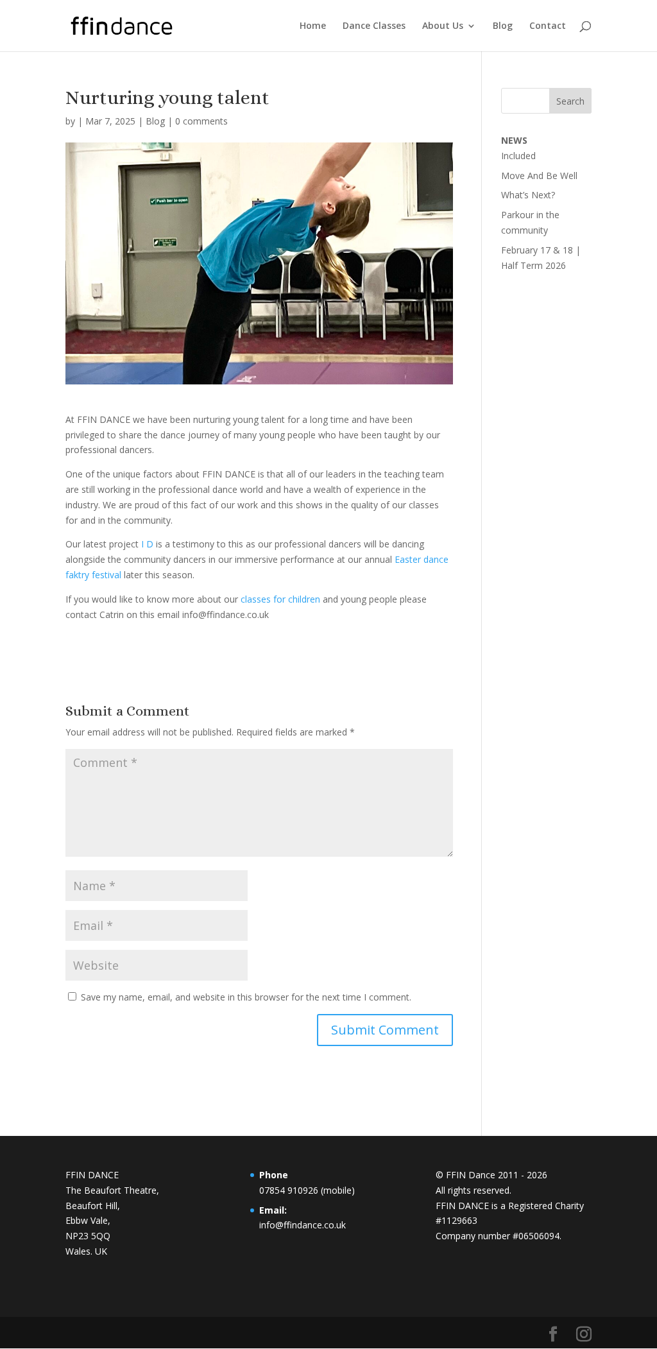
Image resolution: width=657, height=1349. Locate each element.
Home (313, 26)
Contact (547, 26)
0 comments (201, 121)
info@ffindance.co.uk (302, 1225)
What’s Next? (528, 195)
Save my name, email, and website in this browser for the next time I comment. (246, 997)
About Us (442, 26)
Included (518, 156)
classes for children (280, 599)
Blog (503, 26)
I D (146, 544)
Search (570, 101)
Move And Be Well (539, 175)
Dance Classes (374, 26)
